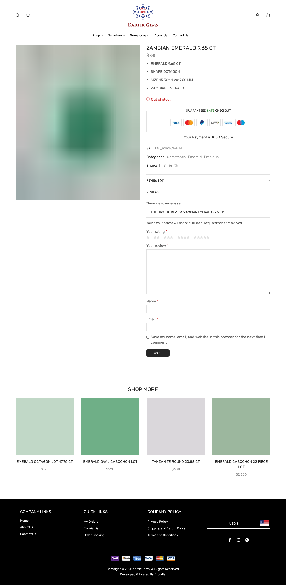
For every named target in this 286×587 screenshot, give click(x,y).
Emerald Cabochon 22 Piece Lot (241, 464)
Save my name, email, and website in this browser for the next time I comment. (208, 339)
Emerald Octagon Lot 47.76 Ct (45, 461)
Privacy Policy (157, 522)
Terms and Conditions (162, 535)
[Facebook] (159, 166)
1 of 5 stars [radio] (147, 237)
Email (152, 319)
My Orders (91, 522)
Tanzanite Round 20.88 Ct (176, 461)
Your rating (156, 231)
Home (24, 520)
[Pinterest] (165, 166)
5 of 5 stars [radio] (201, 237)
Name (152, 301)
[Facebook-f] (230, 540)
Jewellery (115, 35)
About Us (160, 35)
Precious (211, 157)
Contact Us (181, 35)
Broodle (159, 574)
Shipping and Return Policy (166, 528)
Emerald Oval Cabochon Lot (110, 461)
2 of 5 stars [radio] (157, 237)
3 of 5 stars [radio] (168, 237)
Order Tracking (94, 535)
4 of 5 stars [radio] (183, 237)
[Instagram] (238, 540)
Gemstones (138, 35)
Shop (96, 35)
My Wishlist (91, 528)
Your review (157, 245)
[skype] (175, 166)
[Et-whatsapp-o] (247, 540)
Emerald (195, 157)
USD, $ (233, 523)
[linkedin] (170, 166)
